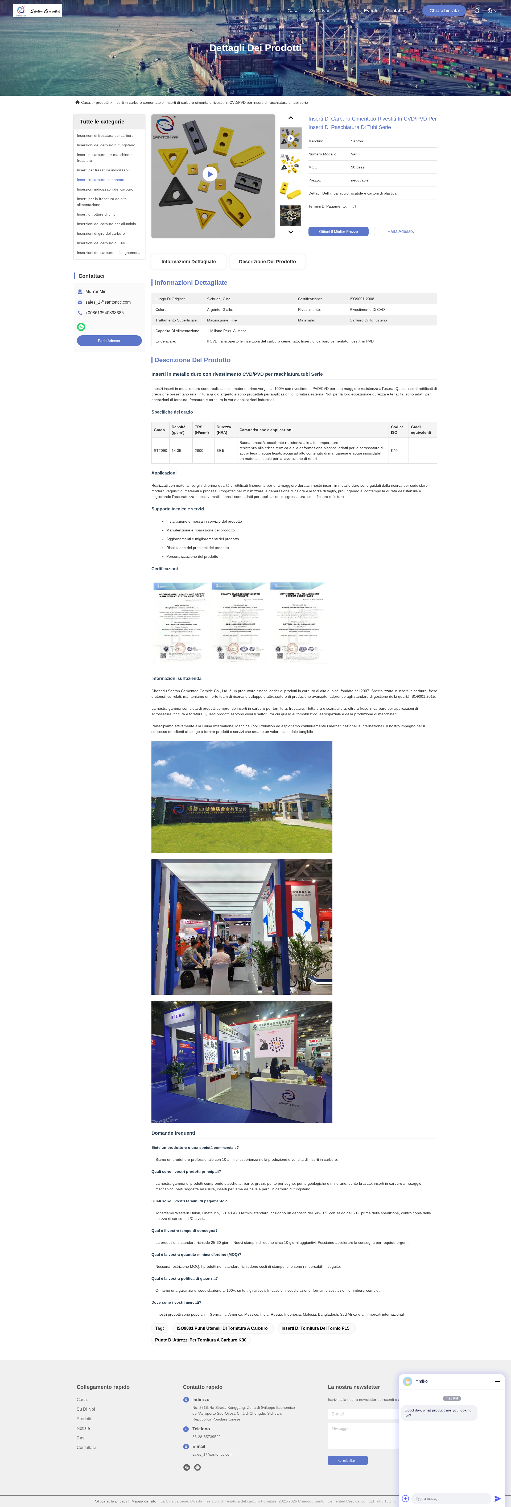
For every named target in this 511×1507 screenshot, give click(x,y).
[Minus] (497, 1381)
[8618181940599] (197, 1469)
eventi (370, 10)
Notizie (83, 1428)
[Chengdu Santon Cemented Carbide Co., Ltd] (37, 10)
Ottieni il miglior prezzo (338, 231)
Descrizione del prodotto (267, 261)
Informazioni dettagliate (189, 261)
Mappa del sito (143, 1501)
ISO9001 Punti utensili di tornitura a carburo (222, 1328)
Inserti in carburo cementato (137, 102)
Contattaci (397, 10)
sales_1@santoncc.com (108, 302)
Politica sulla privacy (110, 1501)
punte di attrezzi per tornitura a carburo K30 (200, 1340)
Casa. (293, 10)
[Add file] (405, 1498)
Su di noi (319, 10)
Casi (81, 1438)
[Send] (497, 1498)
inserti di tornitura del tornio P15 (315, 1328)
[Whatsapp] (81, 327)
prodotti (346, 10)
